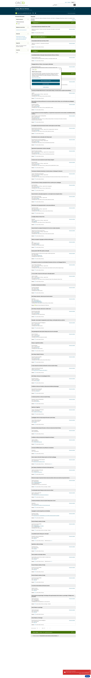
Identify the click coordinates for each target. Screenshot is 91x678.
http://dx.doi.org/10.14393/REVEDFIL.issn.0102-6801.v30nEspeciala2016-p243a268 (46, 515)
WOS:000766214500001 (38, 301)
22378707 (37, 266)
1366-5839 (35, 579)
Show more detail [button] (72, 29)
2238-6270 (35, 590)
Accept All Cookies (46, 83)
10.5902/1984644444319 (37, 300)
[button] (74, 19)
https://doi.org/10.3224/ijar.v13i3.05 (39, 461)
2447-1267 (37, 164)
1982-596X (37, 209)
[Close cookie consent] (60, 69)
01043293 (35, 548)
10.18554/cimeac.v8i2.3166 (37, 441)
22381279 (35, 538)
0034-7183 (35, 622)
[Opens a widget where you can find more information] (87, 676)
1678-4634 (37, 380)
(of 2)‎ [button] (51, 540)
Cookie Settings (46, 87)
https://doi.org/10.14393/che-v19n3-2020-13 (40, 370)
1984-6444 (37, 313)
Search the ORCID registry (55, 5)
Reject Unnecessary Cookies (46, 80)
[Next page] (50, 628)
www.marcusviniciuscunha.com (21, 29)
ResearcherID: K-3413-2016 (20, 36)
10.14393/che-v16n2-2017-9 (37, 472)
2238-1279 (37, 117)
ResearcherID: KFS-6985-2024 (21, 39)
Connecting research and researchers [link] (21, 5)
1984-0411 (37, 336)
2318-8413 (35, 559)
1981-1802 (37, 358)
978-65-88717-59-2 (39, 255)
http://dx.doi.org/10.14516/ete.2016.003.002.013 (40, 494)
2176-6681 (37, 141)
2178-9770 (37, 278)
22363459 (37, 198)
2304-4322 (35, 221)
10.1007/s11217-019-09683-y (37, 411)
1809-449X (37, 130)
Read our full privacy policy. (36, 77)
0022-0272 (35, 569)
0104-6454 (37, 106)
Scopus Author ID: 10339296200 (21, 37)
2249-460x (37, 232)
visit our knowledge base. (86, 672)
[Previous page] (48, 628)
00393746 (37, 175)
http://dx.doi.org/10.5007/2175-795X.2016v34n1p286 (41, 505)
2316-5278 (37, 95)
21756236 (37, 289)
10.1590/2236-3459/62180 (37, 482)
